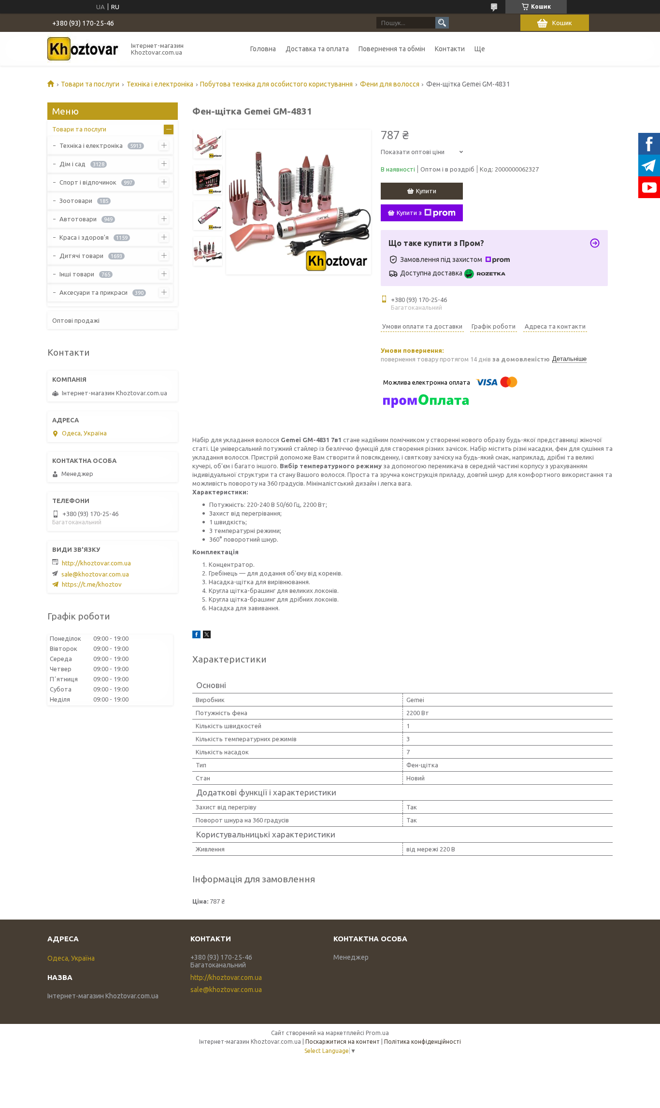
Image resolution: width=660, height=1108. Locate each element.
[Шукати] (442, 23)
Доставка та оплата (317, 49)
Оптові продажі (76, 320)
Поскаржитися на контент (342, 1041)
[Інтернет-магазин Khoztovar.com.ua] (83, 49)
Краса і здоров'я (84, 237)
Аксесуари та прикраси (93, 292)
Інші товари (76, 274)
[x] (207, 636)
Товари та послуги (90, 84)
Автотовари (78, 219)
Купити (426, 190)
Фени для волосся (389, 84)
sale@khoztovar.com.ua (95, 574)
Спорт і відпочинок (87, 182)
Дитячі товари (81, 255)
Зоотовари (75, 200)
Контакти (450, 49)
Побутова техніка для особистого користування (276, 84)
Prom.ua (377, 1033)
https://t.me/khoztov (92, 584)
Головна (263, 49)
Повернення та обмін (392, 49)
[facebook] (196, 636)
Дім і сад (72, 163)
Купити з (409, 212)
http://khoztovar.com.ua (96, 563)
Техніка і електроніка (160, 84)
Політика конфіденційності (422, 1041)
